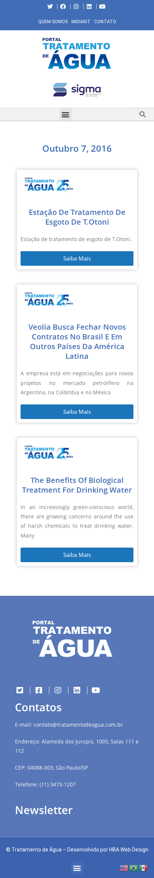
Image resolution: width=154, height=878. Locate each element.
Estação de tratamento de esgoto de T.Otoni (77, 217)
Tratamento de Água (37, 850)
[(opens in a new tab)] (77, 90)
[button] (5, 91)
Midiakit (80, 21)
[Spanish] (143, 867)
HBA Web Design (128, 850)
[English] (124, 867)
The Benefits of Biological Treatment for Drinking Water (77, 485)
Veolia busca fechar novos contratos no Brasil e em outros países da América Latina (77, 341)
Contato (105, 21)
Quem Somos (53, 21)
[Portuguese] (134, 867)
